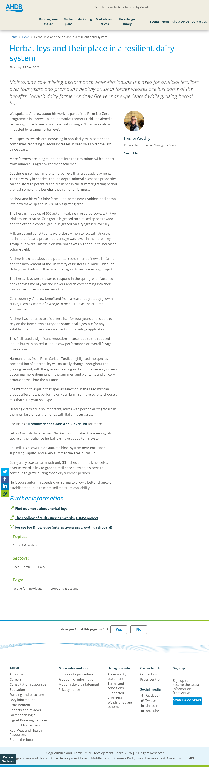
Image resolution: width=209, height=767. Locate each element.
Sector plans (68, 21)
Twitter (150, 700)
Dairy (41, 567)
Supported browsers (116, 695)
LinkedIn (151, 705)
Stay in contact (187, 700)
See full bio (131, 153)
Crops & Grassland (25, 545)
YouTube (152, 711)
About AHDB (180, 21)
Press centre (150, 679)
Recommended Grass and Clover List (57, 424)
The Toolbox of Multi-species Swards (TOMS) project (56, 518)
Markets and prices (104, 21)
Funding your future (48, 21)
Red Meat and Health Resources (26, 732)
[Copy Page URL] (5, 493)
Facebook (152, 695)
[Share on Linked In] (5, 486)
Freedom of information (77, 679)
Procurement (20, 705)
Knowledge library (127, 21)
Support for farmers (25, 725)
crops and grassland (65, 588)
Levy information (23, 699)
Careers (16, 679)
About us (16, 674)
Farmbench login (23, 715)
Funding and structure (27, 694)
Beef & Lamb (21, 567)
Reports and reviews (25, 710)
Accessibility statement (117, 676)
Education (17, 689)
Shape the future (23, 739)
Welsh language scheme (120, 704)
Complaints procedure (76, 674)
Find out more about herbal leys (41, 508)
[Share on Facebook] (5, 479)
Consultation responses (28, 684)
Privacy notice (69, 689)
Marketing (84, 19)
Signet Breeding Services (28, 720)
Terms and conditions (116, 685)
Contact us (199, 21)
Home (14, 37)
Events (154, 21)
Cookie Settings (8, 759)
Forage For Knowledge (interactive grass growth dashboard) (63, 527)
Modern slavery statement (79, 684)
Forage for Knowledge (27, 588)
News (165, 21)
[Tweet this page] (5, 472)
